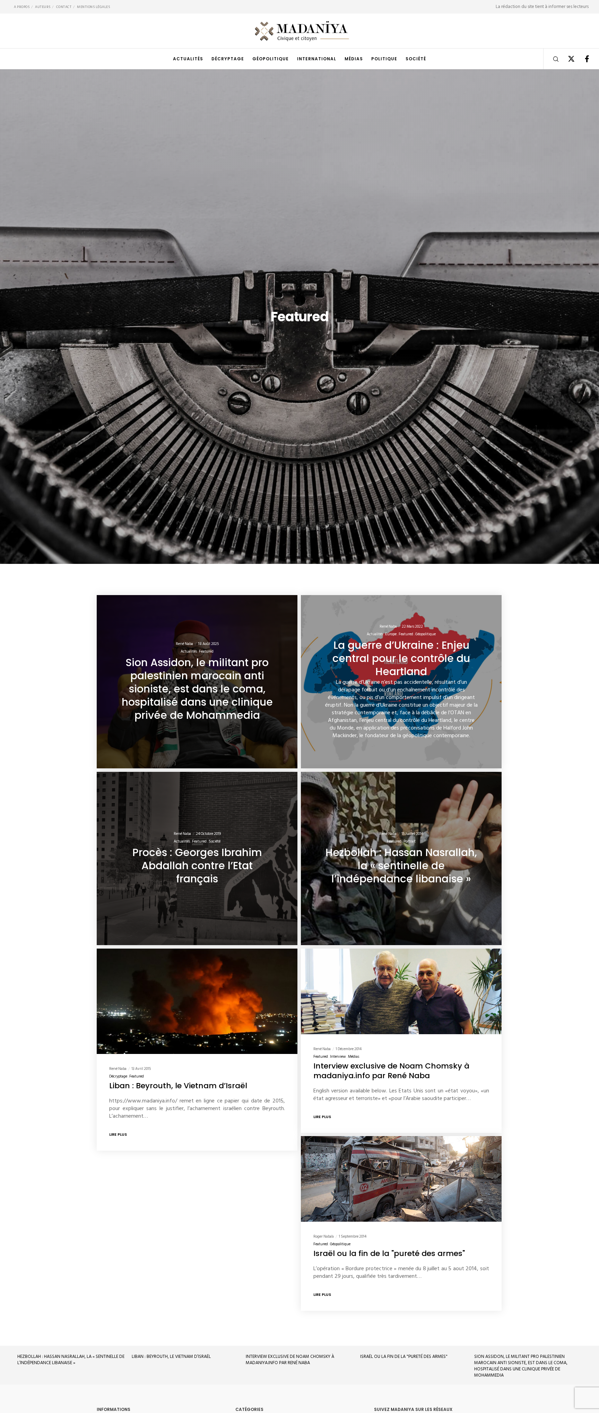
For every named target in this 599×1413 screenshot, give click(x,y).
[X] (567, 59)
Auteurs (43, 7)
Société (214, 841)
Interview (338, 1057)
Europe (391, 634)
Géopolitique (425, 634)
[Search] (551, 59)
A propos (21, 7)
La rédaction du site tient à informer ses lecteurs (542, 6)
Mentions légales (93, 7)
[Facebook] (582, 59)
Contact (64, 7)
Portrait (409, 841)
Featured (206, 651)
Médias (353, 1057)
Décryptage (118, 1076)
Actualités (189, 651)
